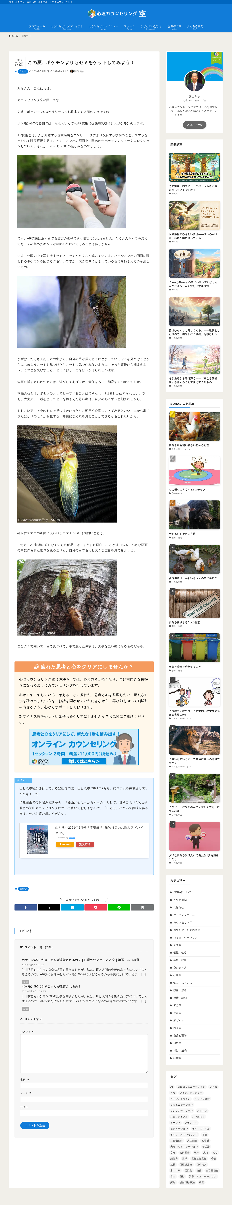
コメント (27, 1031)
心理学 (177, 975)
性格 (215, 1152)
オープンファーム (184, 914)
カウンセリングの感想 (186, 929)
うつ (172, 1092)
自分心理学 (180, 1035)
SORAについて (182, 892)
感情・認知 (180, 997)
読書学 (177, 1058)
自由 (172, 1176)
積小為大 (202, 1164)
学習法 (206, 1146)
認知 (172, 1182)
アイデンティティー (191, 1092)
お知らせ (178, 907)
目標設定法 (186, 1164)
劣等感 (205, 1140)
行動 (182, 1176)
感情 (213, 1158)
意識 (184, 1158)
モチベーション (179, 1128)
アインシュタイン (180, 1098)
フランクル (191, 1122)
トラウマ (175, 1122)
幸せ (172, 1152)
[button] (25, 907)
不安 (204, 1134)
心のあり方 (180, 967)
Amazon (65, 844)
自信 (199, 1170)
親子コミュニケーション (203, 1176)
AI (171, 1086)
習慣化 (188, 1170)
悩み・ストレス (182, 982)
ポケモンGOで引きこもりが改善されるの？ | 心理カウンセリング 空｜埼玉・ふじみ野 (81, 959)
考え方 (177, 1027)
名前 (24, 1079)
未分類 (177, 1005)
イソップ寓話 (202, 1098)
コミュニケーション (185, 937)
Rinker (72, 838)
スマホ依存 (198, 1116)
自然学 (23, 71)
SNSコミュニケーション (191, 1086)
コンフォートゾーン (181, 1110)
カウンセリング (182, 922)
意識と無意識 (199, 1158)
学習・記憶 (180, 960)
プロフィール (195, 124)
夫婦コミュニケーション (184, 1146)
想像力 (174, 1158)
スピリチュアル (179, 1116)
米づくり (178, 1020)
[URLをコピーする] (142, 907)
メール (26, 1093)
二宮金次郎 (176, 1140)
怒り (196, 1152)
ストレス (202, 1110)
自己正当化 (212, 1170)
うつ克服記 (180, 899)
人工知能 (192, 1140)
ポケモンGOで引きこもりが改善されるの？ (51, 986)
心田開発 (185, 1152)
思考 (205, 1152)
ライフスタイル (201, 1128)
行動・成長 (180, 1050)
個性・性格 (180, 952)
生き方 (177, 1012)
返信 (25, 982)
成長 (172, 1164)
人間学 (177, 945)
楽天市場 (84, 844)
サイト (24, 1107)
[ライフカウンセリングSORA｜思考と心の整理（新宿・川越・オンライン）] (116, 13)
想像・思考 (180, 990)
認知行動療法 (187, 1182)
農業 (201, 1182)
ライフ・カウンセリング (184, 1134)
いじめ (213, 1086)
